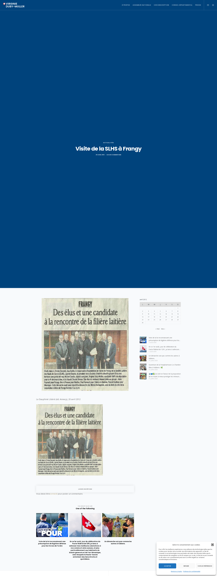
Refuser (186, 566)
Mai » (163, 329)
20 (166, 317)
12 (160, 314)
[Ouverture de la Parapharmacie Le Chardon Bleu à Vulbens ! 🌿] (143, 366)
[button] (212, 545)
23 (142, 320)
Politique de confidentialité (191, 571)
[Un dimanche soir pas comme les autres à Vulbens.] (143, 357)
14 (172, 314)
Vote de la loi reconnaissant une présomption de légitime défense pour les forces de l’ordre (164, 339)
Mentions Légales (176, 571)
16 (142, 317)
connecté (53, 494)
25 (154, 320)
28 (172, 320)
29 (178, 320)
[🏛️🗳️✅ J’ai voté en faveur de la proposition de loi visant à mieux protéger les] (143, 375)
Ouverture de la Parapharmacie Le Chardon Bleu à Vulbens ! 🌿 (164, 366)
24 (148, 320)
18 (154, 317)
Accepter (167, 566)
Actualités (108, 143)
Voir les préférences (205, 566)
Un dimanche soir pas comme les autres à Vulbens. (164, 357)
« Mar (158, 329)
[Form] (206, 5)
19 (160, 317)
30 (142, 322)
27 (166, 320)
